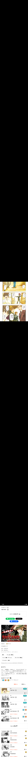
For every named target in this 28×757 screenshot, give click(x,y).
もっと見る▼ (14, 726)
